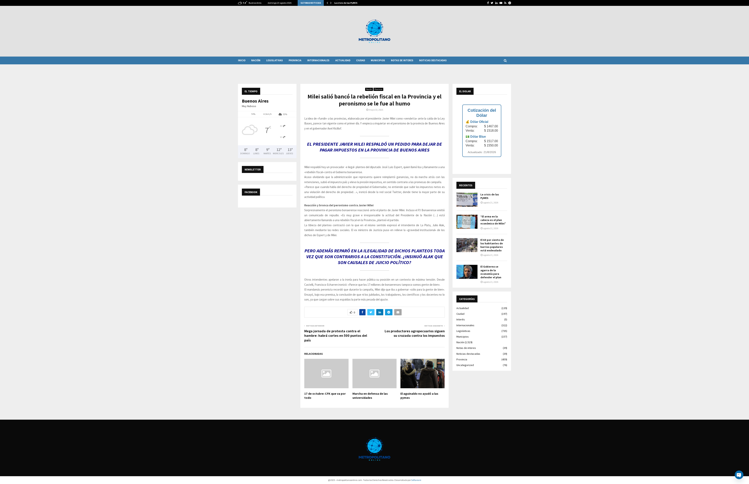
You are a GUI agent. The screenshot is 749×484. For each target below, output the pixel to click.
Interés (460, 319)
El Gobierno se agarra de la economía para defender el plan (490, 272)
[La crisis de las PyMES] (466, 200)
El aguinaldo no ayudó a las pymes (419, 396)
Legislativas (274, 60)
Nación (255, 60)
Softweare (416, 480)
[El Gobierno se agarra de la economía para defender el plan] (466, 272)
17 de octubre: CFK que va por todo (325, 396)
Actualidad (342, 60)
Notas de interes (402, 60)
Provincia (295, 60)
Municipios (378, 60)
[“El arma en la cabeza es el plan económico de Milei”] (466, 222)
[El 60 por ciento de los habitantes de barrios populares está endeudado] (466, 245)
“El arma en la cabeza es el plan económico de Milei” (493, 220)
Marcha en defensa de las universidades (370, 396)
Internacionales (318, 60)
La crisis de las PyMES (345, 2)
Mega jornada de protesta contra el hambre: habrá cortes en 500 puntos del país (335, 336)
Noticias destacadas (433, 60)
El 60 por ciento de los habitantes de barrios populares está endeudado (492, 245)
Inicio (241, 60)
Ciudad (360, 60)
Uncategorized (465, 365)
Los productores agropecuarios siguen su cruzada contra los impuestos (415, 333)
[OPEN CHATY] (739, 475)
